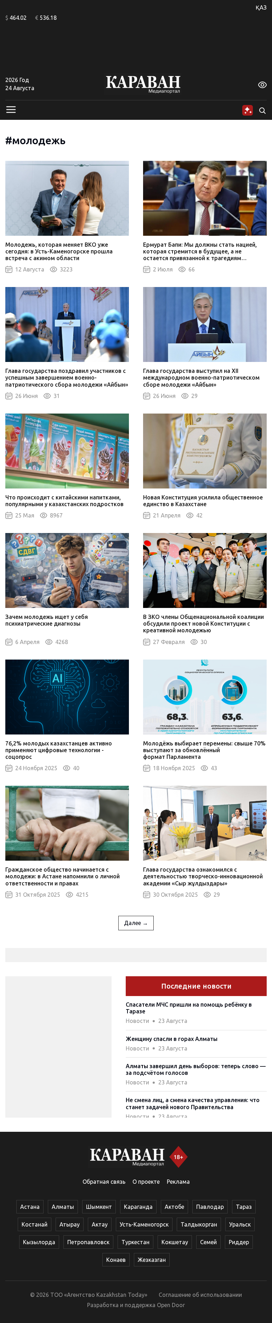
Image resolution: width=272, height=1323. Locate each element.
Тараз (244, 1207)
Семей (208, 1242)
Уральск (240, 1224)
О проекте (146, 1181)
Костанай (34, 1224)
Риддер (239, 1242)
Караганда (138, 1207)
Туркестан (135, 1242)
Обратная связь (104, 1181)
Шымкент (99, 1207)
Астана (30, 1207)
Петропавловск (88, 1242)
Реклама (178, 1181)
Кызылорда (39, 1242)
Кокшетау (175, 1242)
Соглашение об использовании (200, 1295)
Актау (100, 1224)
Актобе (174, 1207)
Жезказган (152, 1260)
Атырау (70, 1224)
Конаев (116, 1260)
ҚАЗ (261, 7)
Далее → (136, 923)
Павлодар (210, 1207)
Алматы (63, 1207)
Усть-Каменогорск (144, 1224)
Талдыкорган (199, 1224)
